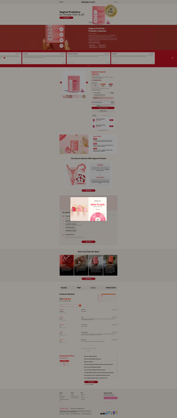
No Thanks (97, 209)
